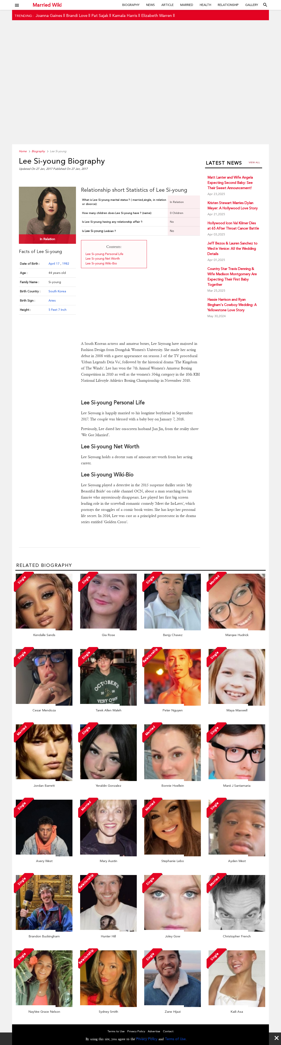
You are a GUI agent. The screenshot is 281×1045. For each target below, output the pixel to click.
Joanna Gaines (49, 15)
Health (205, 5)
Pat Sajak (99, 15)
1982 (65, 263)
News (150, 5)
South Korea (57, 291)
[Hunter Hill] (108, 931)
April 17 (54, 263)
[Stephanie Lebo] (172, 855)
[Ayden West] (237, 855)
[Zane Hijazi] (172, 1006)
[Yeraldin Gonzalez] (108, 780)
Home (23, 151)
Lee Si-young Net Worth (103, 258)
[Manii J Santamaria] (237, 780)
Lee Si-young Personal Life (104, 254)
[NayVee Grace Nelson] (44, 1006)
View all (254, 162)
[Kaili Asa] (237, 1006)
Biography (131, 5)
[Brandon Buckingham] (44, 931)
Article (167, 5)
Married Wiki (47, 5)
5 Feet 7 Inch (58, 309)
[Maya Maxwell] (237, 705)
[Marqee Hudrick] (237, 629)
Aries (52, 300)
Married (186, 5)
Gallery (251, 5)
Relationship (228, 5)
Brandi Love (76, 15)
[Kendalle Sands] (44, 629)
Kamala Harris (124, 15)
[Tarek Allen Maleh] (108, 705)
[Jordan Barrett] (44, 780)
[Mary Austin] (108, 855)
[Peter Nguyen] (172, 705)
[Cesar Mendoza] (44, 705)
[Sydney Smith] (108, 1006)
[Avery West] (44, 855)
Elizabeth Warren (156, 15)
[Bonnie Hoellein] (172, 780)
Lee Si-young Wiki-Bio (101, 263)
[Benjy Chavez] (172, 629)
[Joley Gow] (172, 931)
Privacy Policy (146, 1039)
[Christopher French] (237, 931)
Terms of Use (175, 1039)
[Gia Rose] (108, 629)
